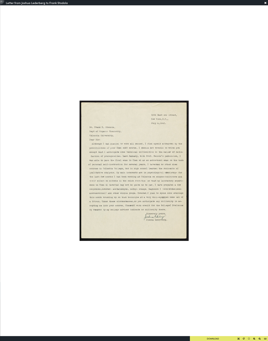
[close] (265, 3)
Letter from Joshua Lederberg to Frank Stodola (37, 3)
